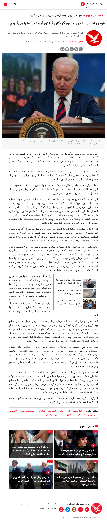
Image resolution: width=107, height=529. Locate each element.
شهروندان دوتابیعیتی (27, 411)
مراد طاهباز (71, 415)
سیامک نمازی (59, 415)
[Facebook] (81, 49)
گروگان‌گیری (41, 411)
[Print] (62, 49)
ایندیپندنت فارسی (75, 42)
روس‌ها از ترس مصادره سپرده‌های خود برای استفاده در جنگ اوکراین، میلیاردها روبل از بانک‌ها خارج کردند (31, 450)
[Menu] (5, 4)
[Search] (15, 4)
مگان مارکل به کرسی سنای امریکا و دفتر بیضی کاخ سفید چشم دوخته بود (77, 452)
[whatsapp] (61, 509)
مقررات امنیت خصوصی (47, 508)
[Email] (67, 49)
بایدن (68, 411)
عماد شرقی (81, 415)
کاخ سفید (13, 411)
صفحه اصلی (97, 16)
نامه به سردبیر (23, 503)
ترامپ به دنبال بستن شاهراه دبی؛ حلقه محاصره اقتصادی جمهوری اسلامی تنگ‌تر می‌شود (76, 481)
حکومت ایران (52, 411)
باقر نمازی (49, 415)
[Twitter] (72, 49)
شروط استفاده (50, 503)
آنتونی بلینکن (77, 411)
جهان (88, 16)
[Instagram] (74, 509)
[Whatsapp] (76, 49)
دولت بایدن (92, 415)
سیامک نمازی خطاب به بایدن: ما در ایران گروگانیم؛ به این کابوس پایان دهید (69, 283)
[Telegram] (67, 509)
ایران (61, 411)
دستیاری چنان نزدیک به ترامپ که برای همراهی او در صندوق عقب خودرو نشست (31, 481)
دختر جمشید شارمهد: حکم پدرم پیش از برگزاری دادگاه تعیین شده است (69, 303)
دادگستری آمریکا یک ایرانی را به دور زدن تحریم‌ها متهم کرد (70, 292)
